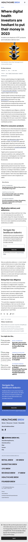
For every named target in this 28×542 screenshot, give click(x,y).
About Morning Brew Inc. (8, 440)
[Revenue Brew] (8, 473)
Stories (3, 423)
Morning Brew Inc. (9, 487)
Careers (4, 447)
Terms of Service (5, 493)
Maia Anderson (7, 68)
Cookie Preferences (5, 497)
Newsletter (21, 423)
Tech (7, 73)
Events (15, 423)
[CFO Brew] (6, 468)
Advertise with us (6, 443)
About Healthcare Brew (8, 426)
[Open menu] (25, 2)
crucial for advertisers (20, 147)
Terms (5, 534)
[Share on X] (4, 314)
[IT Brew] (21, 473)
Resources (9, 423)
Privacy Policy (9, 528)
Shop (3, 445)
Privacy (3, 491)
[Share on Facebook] (1, 314)
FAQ (3, 449)
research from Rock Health (9, 90)
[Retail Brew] (7, 460)
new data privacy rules (13, 139)
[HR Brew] (20, 460)
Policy (12, 534)
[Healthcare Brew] (10, 477)
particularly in (5, 99)
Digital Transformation (13, 73)
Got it (14, 538)
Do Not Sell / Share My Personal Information (10, 495)
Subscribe (14, 249)
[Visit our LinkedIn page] (3, 430)
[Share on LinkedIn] (7, 314)
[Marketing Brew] (9, 464)
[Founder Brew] (8, 481)
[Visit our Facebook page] (5, 430)
